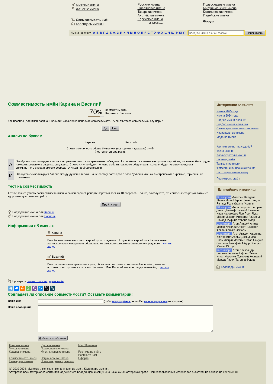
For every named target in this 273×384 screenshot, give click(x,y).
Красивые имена (19, 351)
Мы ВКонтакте (87, 345)
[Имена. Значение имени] (38, 14)
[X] (46, 288)
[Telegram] (10, 288)
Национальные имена (230, 132)
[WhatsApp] (28, 288)
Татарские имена (150, 11)
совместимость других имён (45, 281)
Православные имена (219, 4)
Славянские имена (151, 8)
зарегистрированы (155, 301)
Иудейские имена (216, 15)
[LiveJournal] (52, 288)
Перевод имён (225, 159)
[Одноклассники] (22, 288)
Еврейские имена (150, 19)
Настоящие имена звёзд (232, 172)
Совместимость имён (22, 358)
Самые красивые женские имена (237, 128)
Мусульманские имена (220, 8)
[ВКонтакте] (16, 288)
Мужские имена (87, 5)
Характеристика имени (231, 155)
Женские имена (87, 9)
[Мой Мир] (40, 288)
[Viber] (34, 288)
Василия (49, 216)
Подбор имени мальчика (232, 124)
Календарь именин (89, 24)
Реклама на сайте (89, 351)
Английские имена (151, 15)
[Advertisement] (136, 68)
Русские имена (149, 4)
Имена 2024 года (227, 115)
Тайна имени (224, 150)
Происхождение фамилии (57, 361)
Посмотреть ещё (227, 178)
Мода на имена (226, 137)
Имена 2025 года (227, 111)
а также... (156, 22)
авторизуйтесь (121, 301)
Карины (49, 212)
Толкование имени (228, 163)
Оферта (83, 358)
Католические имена (218, 11)
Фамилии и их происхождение (235, 167)
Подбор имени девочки (231, 119)
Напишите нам (87, 354)
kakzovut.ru (230, 372)
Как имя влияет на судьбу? (234, 146)
